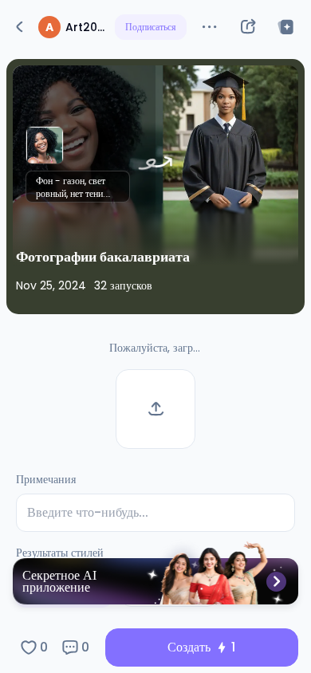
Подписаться (150, 26)
